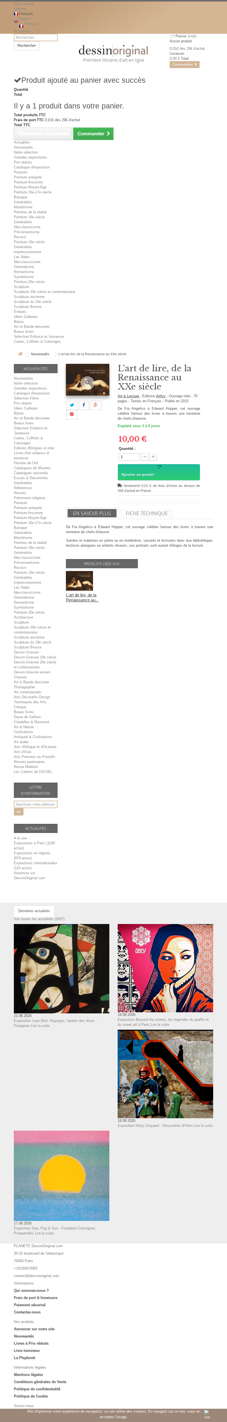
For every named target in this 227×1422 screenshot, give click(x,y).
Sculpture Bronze (28, 307)
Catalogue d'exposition (32, 167)
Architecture (23, 617)
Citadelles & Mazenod (31, 722)
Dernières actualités (34, 911)
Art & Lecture (129, 396)
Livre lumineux (27, 1350)
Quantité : (127, 449)
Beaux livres (24, 331)
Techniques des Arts (30, 702)
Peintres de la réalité (30, 212)
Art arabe (21, 742)
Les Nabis (22, 257)
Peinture (20, 172)
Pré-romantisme (26, 232)
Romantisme (24, 272)
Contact (20, 9)
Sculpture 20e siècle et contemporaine (44, 292)
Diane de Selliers (27, 717)
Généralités (23, 202)
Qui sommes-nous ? (31, 1290)
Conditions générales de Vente (40, 1382)
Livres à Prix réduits (31, 1343)
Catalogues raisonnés (31, 473)
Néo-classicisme (27, 227)
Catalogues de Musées (32, 468)
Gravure (20, 677)
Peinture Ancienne (28, 182)
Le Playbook (24, 1358)
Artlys (161, 396)
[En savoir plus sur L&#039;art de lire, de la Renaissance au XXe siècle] (79, 581)
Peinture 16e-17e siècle (32, 192)
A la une (20, 838)
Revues (20, 493)
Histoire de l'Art (26, 463)
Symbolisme (24, 277)
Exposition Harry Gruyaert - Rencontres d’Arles (155, 1125)
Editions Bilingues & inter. (34, 448)
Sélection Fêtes (26, 398)
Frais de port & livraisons (35, 1298)
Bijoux (19, 322)
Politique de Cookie (31, 1396)
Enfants (20, 312)
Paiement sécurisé (29, 1305)
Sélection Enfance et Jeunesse (39, 336)
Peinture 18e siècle (29, 217)
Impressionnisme (27, 252)
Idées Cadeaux (26, 317)
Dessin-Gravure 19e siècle (35, 657)
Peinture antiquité (28, 177)
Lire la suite (40, 1026)
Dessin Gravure (26, 652)
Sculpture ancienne (29, 297)
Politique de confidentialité (37, 1389)
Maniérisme (23, 207)
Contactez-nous (27, 1312)
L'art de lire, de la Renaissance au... (82, 597)
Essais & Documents (31, 478)
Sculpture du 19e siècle (32, 302)
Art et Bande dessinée (32, 327)
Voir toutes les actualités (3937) (39, 919)
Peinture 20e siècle (29, 282)
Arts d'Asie (22, 752)
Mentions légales (28, 1374)
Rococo (20, 237)
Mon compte (24, 4)
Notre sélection (26, 152)
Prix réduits (23, 162)
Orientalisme (24, 267)
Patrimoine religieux (29, 498)
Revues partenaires (29, 762)
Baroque (20, 197)
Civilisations (23, 732)
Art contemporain (27, 692)
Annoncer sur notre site (34, 1329)
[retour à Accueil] (20, 354)
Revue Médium (26, 767)
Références (23, 488)
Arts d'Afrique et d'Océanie (35, 747)
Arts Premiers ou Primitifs (34, 757)
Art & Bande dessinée (31, 682)
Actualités (22, 31)
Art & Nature (24, 727)
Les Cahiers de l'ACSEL (33, 772)
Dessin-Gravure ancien (32, 672)
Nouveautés (23, 147)
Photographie (24, 687)
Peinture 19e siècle (29, 242)
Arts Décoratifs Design (32, 697)
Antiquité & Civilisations (33, 737)
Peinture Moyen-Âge (30, 187)
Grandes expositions (30, 157)
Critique (20, 707)
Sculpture (21, 287)
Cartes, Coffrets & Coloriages (37, 341)
